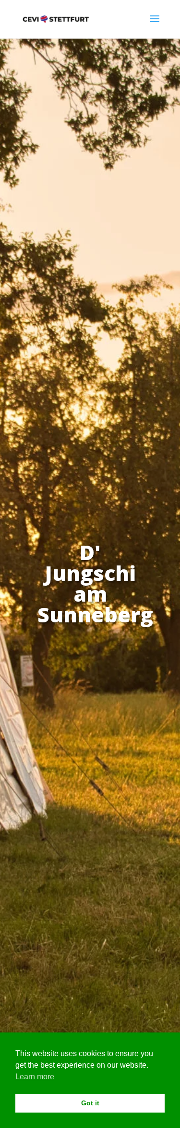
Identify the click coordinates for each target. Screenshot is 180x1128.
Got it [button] (90, 1103)
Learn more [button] (34, 1077)
